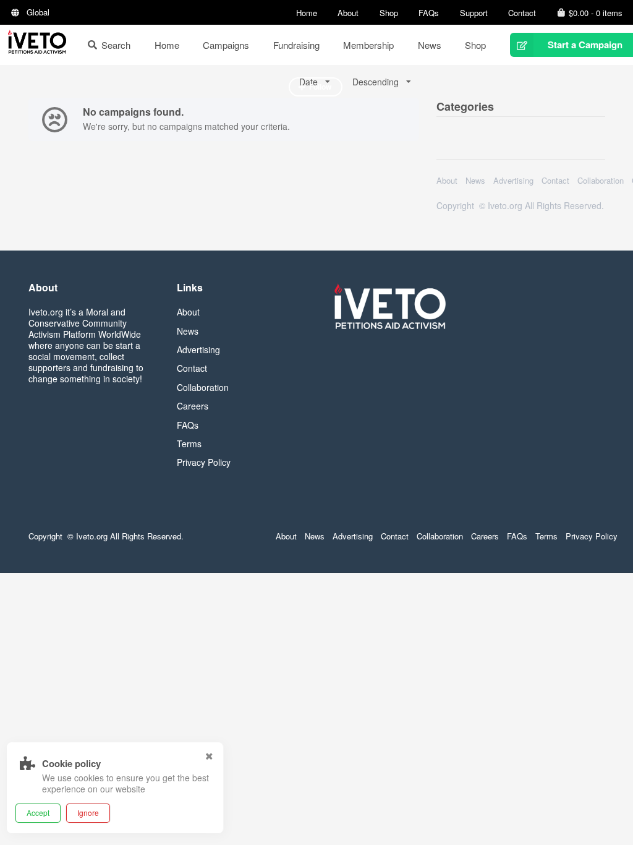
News (429, 44)
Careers (192, 406)
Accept (38, 812)
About (348, 13)
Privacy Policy (204, 462)
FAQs (428, 13)
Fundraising (296, 44)
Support (474, 13)
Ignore (88, 812)
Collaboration (600, 180)
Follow (320, 86)
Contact (522, 13)
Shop (389, 13)
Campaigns (226, 44)
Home (306, 13)
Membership (368, 44)
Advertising (513, 180)
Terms (189, 443)
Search (115, 44)
